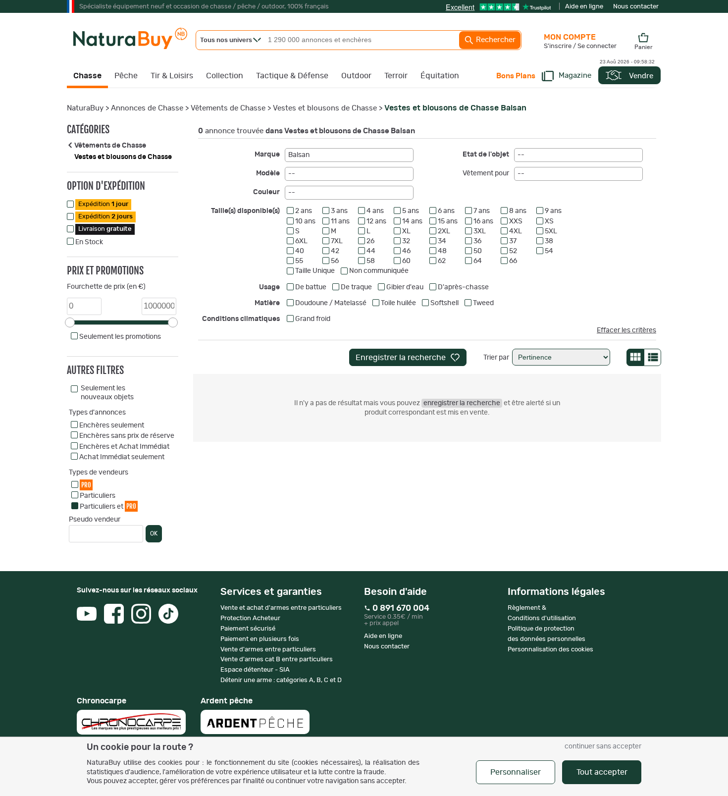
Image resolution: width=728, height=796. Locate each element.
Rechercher (495, 40)
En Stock (89, 242)
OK (153, 533)
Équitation (439, 76)
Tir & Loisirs (172, 76)
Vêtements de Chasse (228, 108)
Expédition (103, 204)
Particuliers (97, 495)
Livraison (105, 229)
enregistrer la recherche (461, 403)
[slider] (70, 322)
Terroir (396, 76)
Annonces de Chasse (147, 108)
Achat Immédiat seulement (121, 457)
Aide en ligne (584, 6)
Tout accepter (601, 772)
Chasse (87, 76)
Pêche (126, 76)
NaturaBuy (85, 108)
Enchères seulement (111, 425)
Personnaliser (515, 772)
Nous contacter (636, 6)
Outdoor (356, 76)
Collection (224, 76)
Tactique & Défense (292, 76)
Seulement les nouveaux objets (107, 393)
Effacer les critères (626, 330)
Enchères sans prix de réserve (126, 435)
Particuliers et (108, 506)
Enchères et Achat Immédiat (124, 446)
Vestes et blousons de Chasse (325, 108)
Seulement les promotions (120, 336)
